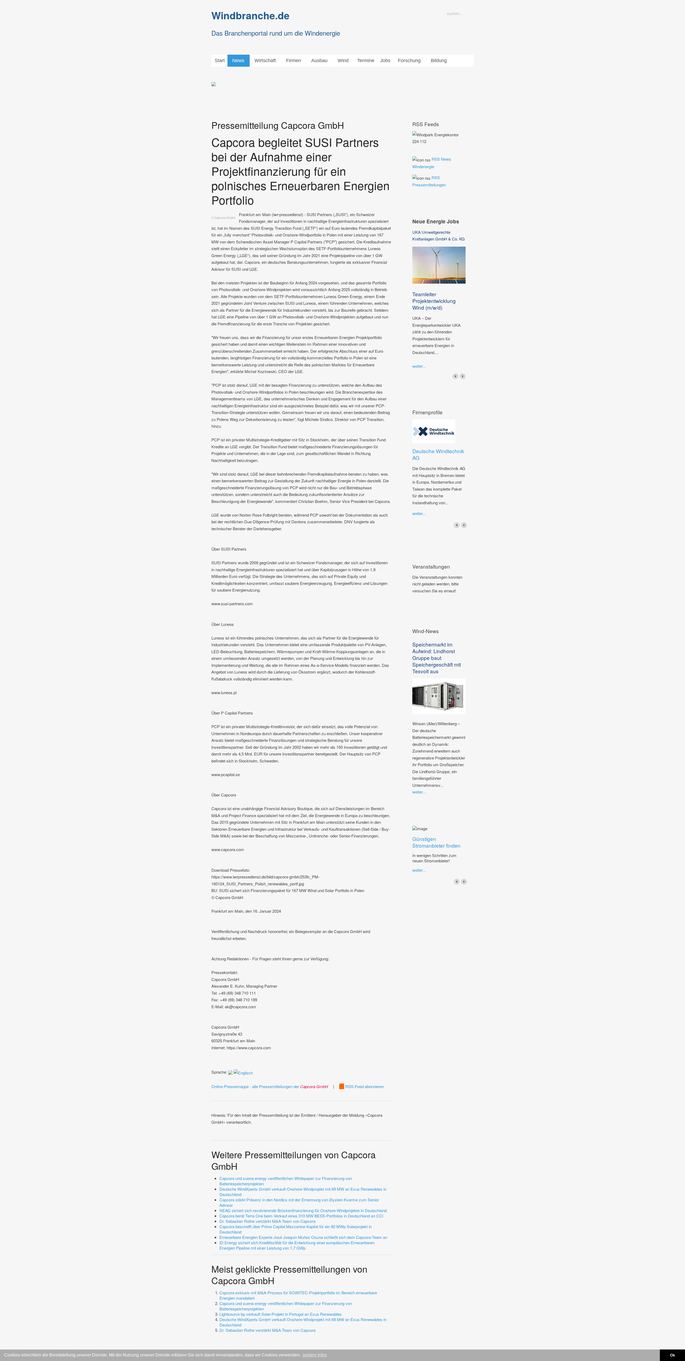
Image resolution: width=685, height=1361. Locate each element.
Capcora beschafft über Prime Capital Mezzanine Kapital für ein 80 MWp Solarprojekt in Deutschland (295, 1229)
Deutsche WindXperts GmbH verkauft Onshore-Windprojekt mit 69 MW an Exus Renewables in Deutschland (302, 1191)
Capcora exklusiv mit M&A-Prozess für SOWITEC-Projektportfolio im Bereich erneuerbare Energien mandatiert (298, 1295)
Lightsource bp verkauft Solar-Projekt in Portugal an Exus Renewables (280, 1314)
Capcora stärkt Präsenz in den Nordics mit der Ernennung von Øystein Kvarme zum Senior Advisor (299, 1202)
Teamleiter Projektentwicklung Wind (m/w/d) (434, 300)
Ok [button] (672, 1355)
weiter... (419, 366)
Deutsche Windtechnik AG (438, 454)
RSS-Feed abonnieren (364, 1086)
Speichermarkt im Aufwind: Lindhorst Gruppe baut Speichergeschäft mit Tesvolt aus (436, 658)
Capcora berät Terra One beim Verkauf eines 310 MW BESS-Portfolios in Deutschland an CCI (301, 1216)
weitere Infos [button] (315, 1355)
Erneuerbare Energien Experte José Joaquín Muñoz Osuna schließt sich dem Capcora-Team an (303, 1237)
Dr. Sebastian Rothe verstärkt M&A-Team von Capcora (267, 1221)
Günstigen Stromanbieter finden (436, 842)
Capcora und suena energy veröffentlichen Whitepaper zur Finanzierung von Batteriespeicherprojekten (285, 1180)
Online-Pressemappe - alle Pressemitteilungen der (269, 1086)
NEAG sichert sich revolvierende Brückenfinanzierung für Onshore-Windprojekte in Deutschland (303, 1210)
